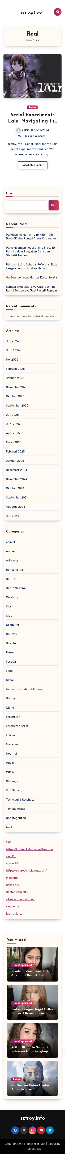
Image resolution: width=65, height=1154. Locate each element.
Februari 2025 (15, 451)
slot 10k (11, 856)
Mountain (12, 753)
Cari (10, 193)
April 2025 (13, 433)
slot (8, 842)
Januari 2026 (15, 378)
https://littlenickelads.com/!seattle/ (29, 849)
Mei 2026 (12, 359)
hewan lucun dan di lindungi (25, 689)
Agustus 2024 (15, 506)
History (11, 698)
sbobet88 (12, 863)
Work (9, 827)
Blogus (52, 1143)
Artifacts (12, 560)
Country (11, 634)
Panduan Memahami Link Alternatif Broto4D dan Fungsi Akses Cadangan (31, 236)
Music (10, 772)
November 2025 (16, 387)
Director (11, 643)
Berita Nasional (16, 588)
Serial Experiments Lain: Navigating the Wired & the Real (32, 121)
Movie (10, 762)
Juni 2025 (13, 424)
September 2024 (17, 497)
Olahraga (12, 781)
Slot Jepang (14, 790)
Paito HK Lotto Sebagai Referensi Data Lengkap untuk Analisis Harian (31, 266)
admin (25, 130)
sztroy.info (31, 13)
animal (10, 542)
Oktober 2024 (15, 488)
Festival (11, 661)
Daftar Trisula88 (17, 892)
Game (10, 680)
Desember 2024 (16, 470)
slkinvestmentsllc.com (20, 899)
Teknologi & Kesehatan (21, 799)
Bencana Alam (15, 569)
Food (9, 671)
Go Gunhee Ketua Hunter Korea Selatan (32, 277)
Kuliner (10, 735)
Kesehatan (13, 716)
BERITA (11, 579)
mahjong (12, 878)
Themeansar (32, 1148)
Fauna (10, 652)
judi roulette (14, 913)
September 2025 (17, 405)
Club (9, 615)
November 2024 (16, 479)
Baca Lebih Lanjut (32, 165)
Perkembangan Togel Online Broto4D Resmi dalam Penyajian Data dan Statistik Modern (30, 251)
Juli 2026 (12, 341)
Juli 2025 (12, 414)
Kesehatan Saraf (17, 726)
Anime (32, 107)
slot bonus (13, 906)
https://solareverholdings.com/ (26, 870)
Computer (12, 625)
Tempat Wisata (16, 808)
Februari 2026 (15, 368)
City (9, 606)
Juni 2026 (13, 350)
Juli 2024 (12, 516)
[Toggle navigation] (6, 12)
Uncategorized (16, 818)
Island (10, 707)
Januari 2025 (15, 460)
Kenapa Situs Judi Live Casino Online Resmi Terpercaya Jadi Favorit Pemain (31, 288)
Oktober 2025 (15, 396)
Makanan (12, 744)
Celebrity (12, 597)
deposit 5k (12, 885)
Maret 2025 (13, 442)
